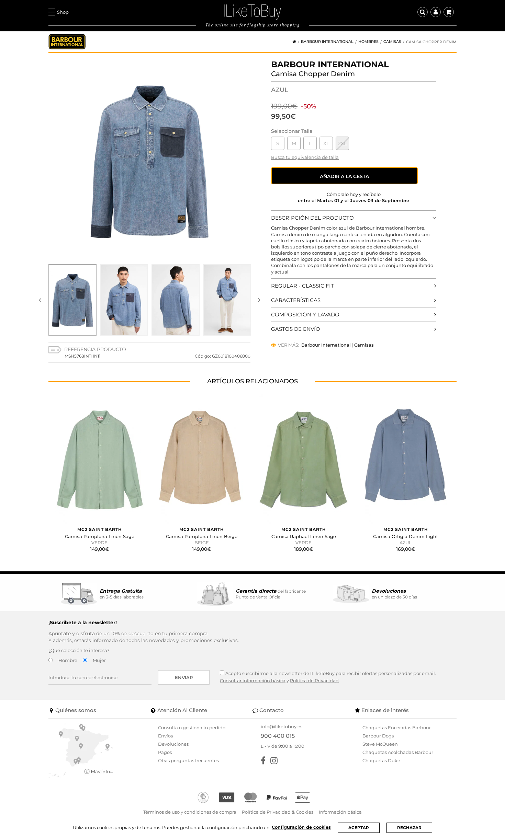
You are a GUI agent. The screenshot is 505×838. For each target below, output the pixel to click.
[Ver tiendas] (80, 750)
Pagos (165, 752)
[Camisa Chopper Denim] (72, 300)
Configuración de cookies (301, 827)
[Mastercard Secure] (250, 797)
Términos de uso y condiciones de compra (189, 812)
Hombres (368, 41)
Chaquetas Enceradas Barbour (396, 727)
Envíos (165, 735)
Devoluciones (173, 744)
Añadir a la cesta (344, 176)
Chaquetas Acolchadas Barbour (397, 752)
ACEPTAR (358, 827)
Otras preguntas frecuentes (188, 760)
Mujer (99, 660)
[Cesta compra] (449, 12)
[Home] (292, 41)
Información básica (340, 812)
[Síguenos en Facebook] (264, 761)
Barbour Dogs (378, 735)
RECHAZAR (409, 827)
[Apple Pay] (302, 797)
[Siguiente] (259, 300)
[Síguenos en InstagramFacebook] (275, 761)
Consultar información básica (252, 680)
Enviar (184, 677)
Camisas (392, 41)
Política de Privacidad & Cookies (277, 812)
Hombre (67, 660)
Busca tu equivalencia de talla (305, 157)
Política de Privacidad (314, 680)
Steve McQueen (380, 744)
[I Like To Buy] (252, 11)
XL (326, 143)
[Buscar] (422, 12)
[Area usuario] (435, 12)
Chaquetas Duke (381, 760)
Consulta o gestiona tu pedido (191, 727)
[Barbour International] (67, 42)
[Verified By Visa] (226, 797)
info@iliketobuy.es (281, 726)
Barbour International (327, 41)
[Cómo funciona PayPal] (277, 797)
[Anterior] (40, 300)
